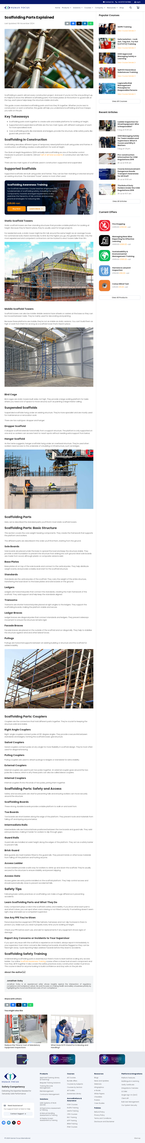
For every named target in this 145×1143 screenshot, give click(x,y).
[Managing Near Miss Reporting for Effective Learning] (119, 240)
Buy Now (16, 208)
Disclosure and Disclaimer (104, 1122)
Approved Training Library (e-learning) (49, 1079)
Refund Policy (99, 1112)
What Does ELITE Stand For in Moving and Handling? (69, 1046)
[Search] (130, 8)
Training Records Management (46, 1087)
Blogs (96, 1078)
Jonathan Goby (15, 980)
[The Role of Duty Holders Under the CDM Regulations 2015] (119, 189)
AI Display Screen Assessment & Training (48, 1119)
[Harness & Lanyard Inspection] (119, 270)
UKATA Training (72, 1111)
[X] (14, 1123)
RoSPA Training (72, 1108)
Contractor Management (49, 1094)
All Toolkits (71, 1090)
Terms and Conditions (102, 1118)
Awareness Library (74, 1094)
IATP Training (72, 1121)
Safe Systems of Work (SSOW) (48, 1104)
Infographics (99, 1087)
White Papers (99, 1094)
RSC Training (72, 1117)
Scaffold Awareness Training (33, 961)
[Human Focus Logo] (18, 1078)
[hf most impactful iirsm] (112, 1059)
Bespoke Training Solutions (50, 1083)
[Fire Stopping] (119, 225)
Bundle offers (72, 1081)
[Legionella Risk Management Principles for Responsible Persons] (119, 88)
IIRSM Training (72, 1124)
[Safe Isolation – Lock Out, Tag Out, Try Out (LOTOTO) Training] (119, 43)
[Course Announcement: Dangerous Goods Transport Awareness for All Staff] (119, 174)
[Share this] (73, 23)
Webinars (98, 1084)
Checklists (98, 1097)
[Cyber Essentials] (22, 1059)
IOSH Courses (72, 1105)
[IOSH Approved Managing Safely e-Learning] (119, 58)
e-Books (97, 1090)
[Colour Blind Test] (119, 285)
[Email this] (67, 23)
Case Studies (99, 1103)
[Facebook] (3, 1123)
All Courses (71, 1078)
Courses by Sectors (74, 1087)
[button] (70, 8)
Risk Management (46, 1091)
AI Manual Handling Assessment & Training (48, 1114)
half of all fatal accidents (51, 155)
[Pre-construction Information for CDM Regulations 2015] (119, 158)
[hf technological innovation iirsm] (62, 1059)
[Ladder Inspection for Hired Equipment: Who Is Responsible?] (119, 125)
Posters (97, 1100)
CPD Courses (72, 1114)
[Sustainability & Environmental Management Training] (119, 255)
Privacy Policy (99, 1115)
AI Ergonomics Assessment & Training (50, 1109)
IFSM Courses (72, 1127)
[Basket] (137, 7)
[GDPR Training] (119, 28)
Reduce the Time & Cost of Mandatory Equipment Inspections (22, 1046)
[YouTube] (19, 1123)
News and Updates (101, 1081)
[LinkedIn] (9, 1123)
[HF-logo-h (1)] (17, 7)
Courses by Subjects (75, 1084)
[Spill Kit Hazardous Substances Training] (119, 72)
